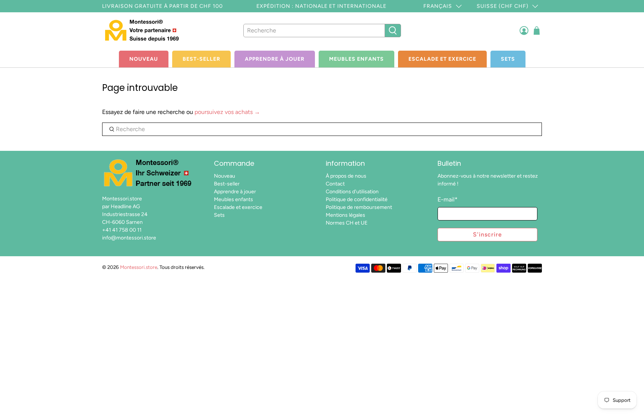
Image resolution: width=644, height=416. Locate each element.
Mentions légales (345, 215)
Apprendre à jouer (274, 59)
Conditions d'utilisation (352, 191)
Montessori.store (138, 267)
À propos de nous (346, 176)
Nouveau (143, 59)
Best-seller (201, 59)
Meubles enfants (356, 59)
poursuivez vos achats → (227, 111)
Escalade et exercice (442, 59)
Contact (335, 184)
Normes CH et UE (346, 223)
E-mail (448, 199)
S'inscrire (487, 234)
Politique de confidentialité (357, 199)
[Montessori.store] (144, 30)
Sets (508, 59)
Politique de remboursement (359, 207)
